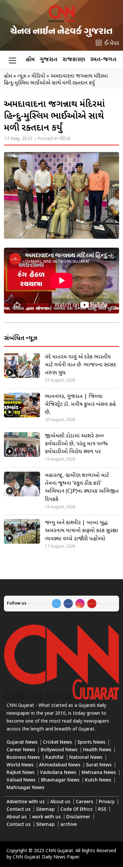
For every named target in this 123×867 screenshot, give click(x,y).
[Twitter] (56, 603)
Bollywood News (59, 750)
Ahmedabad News (59, 765)
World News (20, 765)
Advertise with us (26, 802)
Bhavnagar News (60, 780)
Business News (23, 758)
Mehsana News (99, 773)
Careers (84, 802)
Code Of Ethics (76, 809)
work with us (46, 817)
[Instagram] (80, 603)
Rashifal (54, 758)
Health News (97, 750)
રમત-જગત (103, 59)
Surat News (99, 765)
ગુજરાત (48, 59)
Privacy (106, 802)
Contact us (19, 809)
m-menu (12, 60)
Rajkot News (20, 773)
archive (68, 825)
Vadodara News (58, 773)
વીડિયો (64, 139)
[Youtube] (91, 603)
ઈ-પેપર (111, 43)
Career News (21, 750)
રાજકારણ (73, 59)
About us (60, 802)
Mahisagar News (25, 788)
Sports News (91, 742)
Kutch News (98, 780)
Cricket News (57, 742)
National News (85, 758)
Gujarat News (22, 742)
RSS (102, 809)
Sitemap (45, 809)
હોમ (30, 59)
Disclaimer (78, 817)
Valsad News (21, 780)
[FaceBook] (68, 603)
